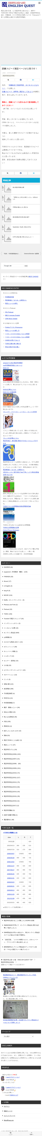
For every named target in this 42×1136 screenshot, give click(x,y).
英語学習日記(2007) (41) (12, 759)
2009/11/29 (10, 894)
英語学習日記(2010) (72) (12, 773)
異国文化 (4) (8, 726)
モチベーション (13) (10, 675)
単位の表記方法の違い (12, 347)
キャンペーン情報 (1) (11, 651)
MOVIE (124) (8, 595)
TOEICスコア (14, 1095)
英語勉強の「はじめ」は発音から (16, 300)
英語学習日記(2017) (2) (11, 805)
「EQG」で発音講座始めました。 (12, 253)
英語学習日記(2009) (8, 75)
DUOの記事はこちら (9, 389)
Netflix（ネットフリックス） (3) (14, 600)
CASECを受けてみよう (12, 340)
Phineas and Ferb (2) (11, 604)
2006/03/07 (10, 853)
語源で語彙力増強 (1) (11, 815)
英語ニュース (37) (9, 745)
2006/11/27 (10, 866)
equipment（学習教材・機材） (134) (15, 572)
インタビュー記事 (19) (11, 628)
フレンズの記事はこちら (11, 438)
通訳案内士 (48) (9, 819)
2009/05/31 (10, 886)
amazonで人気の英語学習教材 (13, 363)
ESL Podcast (9, 312)
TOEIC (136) (8, 614)
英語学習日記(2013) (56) (12, 787)
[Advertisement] (21, 41)
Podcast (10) (8, 609)
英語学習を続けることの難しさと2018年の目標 (19, 920)
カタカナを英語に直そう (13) (13, 642)
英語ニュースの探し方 (12, 330)
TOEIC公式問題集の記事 (11, 527)
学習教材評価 (9, 297)
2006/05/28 (10, 858)
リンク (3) (7, 679)
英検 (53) (7, 735)
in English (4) (8, 586)
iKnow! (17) (7, 581)
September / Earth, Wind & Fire (22, 227)
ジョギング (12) (9, 656)
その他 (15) (7, 665)
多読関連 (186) (8, 689)
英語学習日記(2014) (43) (12, 791)
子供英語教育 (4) (9, 693)
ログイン (7, 1106)
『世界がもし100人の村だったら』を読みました (25, 198)
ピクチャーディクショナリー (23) (14, 670)
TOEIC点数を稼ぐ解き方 (13, 343)
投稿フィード (8, 1111)
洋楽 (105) (7, 721)
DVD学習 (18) (8, 567)
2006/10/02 (10, 862)
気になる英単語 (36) (10, 717)
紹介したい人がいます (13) (12, 731)
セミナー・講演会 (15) (11, 660)
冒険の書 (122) (8, 684)
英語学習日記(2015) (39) (12, 796)
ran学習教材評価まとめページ (12, 365)
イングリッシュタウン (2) (12, 623)
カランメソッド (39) (10, 647)
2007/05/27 (10, 870)
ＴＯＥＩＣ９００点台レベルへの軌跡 (17, 337)
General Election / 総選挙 (31, 253)
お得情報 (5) (8, 637)
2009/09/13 (10, 890)
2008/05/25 (10, 874)
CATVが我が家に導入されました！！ (23, 237)
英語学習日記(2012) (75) (12, 782)
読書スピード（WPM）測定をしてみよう (17, 91)
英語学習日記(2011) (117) (12, 777)
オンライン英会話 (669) (11, 632)
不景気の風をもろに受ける (20, 207)
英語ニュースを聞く (11, 303)
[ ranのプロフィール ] (12, 1077)
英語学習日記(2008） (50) (12, 763)
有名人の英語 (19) (9, 712)
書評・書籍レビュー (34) (12, 707)
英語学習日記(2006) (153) (12, 754)
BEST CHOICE (33, 276)
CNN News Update (11, 318)
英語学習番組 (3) (9, 810)
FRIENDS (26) (8, 576)
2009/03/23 (10, 882)
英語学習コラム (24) (10, 749)
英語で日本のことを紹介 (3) (13, 740)
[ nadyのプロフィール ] (13, 1087)
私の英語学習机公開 (18, 187)
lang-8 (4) (7, 590)
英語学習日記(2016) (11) (12, 801)
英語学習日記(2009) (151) (12, 768)
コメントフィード (9, 1115)
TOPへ (31, 1134)
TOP (18, 960)
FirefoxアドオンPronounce (13, 327)
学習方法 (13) (8, 698)
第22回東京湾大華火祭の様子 (21, 217)
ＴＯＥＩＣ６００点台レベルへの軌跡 (17, 334)
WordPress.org (9, 1120)
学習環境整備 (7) (9, 703)
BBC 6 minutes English (12, 315)
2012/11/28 (10, 898)
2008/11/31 (10, 878)
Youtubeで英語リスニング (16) (14, 618)
